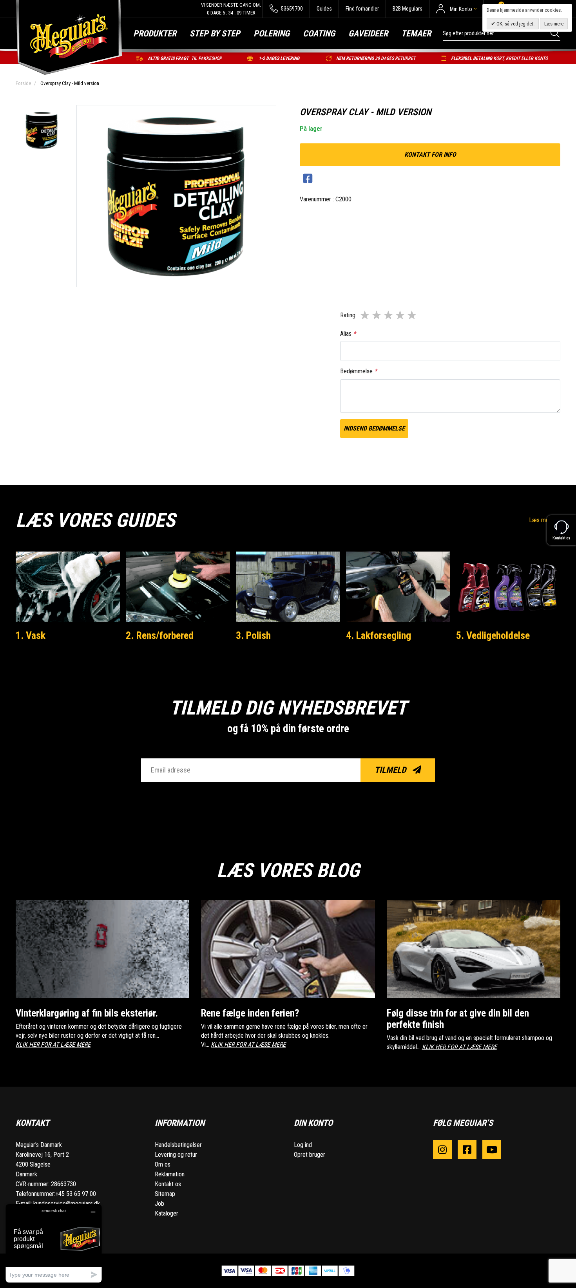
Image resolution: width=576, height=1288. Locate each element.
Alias (348, 333)
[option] (42, 131)
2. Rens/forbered (160, 635)
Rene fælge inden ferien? (250, 1013)
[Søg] (555, 33)
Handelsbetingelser (178, 1145)
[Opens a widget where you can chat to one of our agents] (54, 1243)
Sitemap (165, 1194)
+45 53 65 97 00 (75, 1194)
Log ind (303, 1145)
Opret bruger (309, 1154)
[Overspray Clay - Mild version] (41, 131)
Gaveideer (368, 33)
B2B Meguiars (407, 8)
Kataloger (166, 1213)
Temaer (416, 33)
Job (159, 1203)
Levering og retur (176, 1154)
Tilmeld (391, 770)
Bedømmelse (358, 371)
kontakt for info (430, 154)
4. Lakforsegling (378, 635)
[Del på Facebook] (308, 178)
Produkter (154, 33)
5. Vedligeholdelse (493, 635)
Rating (347, 315)
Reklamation (170, 1174)
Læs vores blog (288, 870)
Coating (319, 33)
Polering (272, 33)
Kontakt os (168, 1184)
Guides (324, 8)
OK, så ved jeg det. (514, 24)
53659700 (291, 8)
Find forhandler (362, 8)
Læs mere (542, 520)
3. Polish (253, 635)
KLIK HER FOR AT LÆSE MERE (53, 1044)
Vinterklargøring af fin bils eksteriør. (87, 1013)
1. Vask (30, 635)
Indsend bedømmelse (374, 428)
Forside (23, 83)
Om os (162, 1164)
